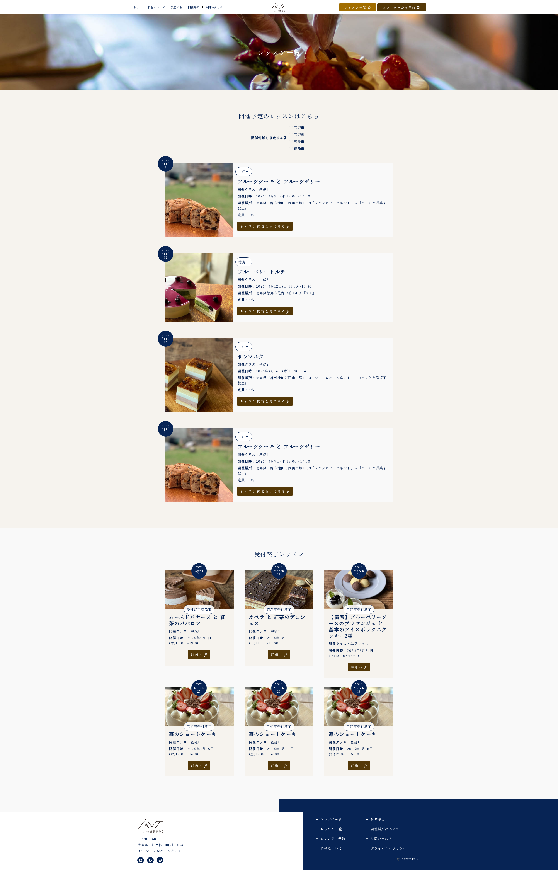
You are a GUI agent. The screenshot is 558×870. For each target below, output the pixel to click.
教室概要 (177, 7)
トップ (137, 7)
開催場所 (194, 7)
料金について (156, 7)
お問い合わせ (214, 7)
